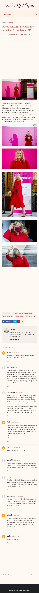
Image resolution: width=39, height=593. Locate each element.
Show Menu (8, 14)
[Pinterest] (18, 321)
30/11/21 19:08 (19, 392)
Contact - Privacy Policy (15, 590)
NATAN (15, 313)
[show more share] (22, 321)
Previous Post (6, 575)
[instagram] (11, 340)
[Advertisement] (19, 57)
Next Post (33, 575)
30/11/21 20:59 (17, 460)
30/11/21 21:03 (19, 477)
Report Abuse (26, 590)
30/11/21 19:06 (19, 367)
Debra (9, 352)
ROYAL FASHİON (30, 316)
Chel (8, 422)
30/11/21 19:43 (14, 422)
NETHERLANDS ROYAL (25, 313)
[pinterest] (18, 340)
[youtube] (16, 340)
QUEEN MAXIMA (7, 316)
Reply (8, 361)
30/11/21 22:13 (19, 496)
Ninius (9, 536)
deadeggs (10, 447)
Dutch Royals (9, 22)
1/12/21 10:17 (17, 515)
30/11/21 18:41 (15, 352)
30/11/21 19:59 (17, 447)
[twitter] (13, 340)
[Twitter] (15, 321)
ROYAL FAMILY (19, 316)
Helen (12, 329)
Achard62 (10, 515)
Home (3, 22)
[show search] (36, 14)
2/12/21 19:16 (15, 536)
